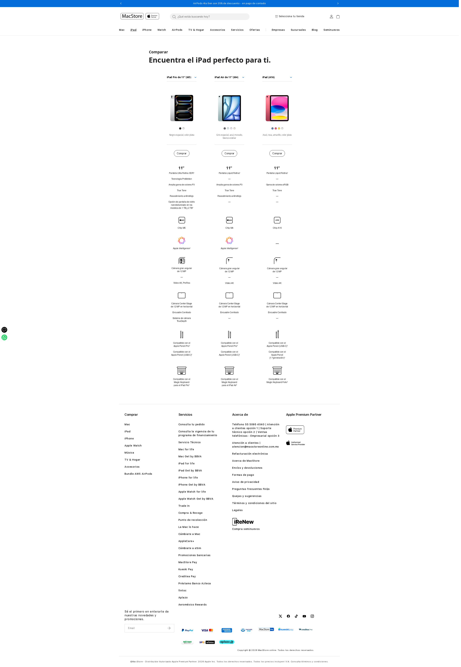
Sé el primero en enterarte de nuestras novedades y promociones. (146, 615)
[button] (120, 3)
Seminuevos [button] (331, 29)
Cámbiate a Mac (189, 534)
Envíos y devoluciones (247, 467)
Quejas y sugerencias (247, 496)
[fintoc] (207, 642)
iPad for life (186, 463)
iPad (127, 431)
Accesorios (132, 466)
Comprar (182, 153)
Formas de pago (243, 474)
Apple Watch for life (192, 491)
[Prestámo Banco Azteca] (187, 642)
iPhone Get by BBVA (192, 484)
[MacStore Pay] (266, 629)
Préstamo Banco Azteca (194, 583)
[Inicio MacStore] (140, 16)
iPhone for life (188, 477)
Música (129, 452)
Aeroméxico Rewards (192, 604)
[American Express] (226, 630)
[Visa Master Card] (207, 630)
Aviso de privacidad (245, 481)
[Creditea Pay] (305, 629)
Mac (127, 424)
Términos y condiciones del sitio (254, 503)
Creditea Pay (187, 576)
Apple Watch (133, 445)
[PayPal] (187, 630)
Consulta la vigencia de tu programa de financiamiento (197, 433)
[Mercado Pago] (246, 630)
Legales (237, 510)
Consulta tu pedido (191, 424)
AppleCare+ (186, 541)
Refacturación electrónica (250, 453)
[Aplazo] (226, 642)
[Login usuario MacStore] (331, 16)
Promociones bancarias (194, 555)
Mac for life (186, 449)
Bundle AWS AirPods (138, 473)
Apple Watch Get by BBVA (195, 498)
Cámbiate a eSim (189, 548)
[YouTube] (304, 617)
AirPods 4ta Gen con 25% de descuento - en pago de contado (229, 3)
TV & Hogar (132, 459)
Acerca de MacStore (246, 460)
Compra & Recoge (190, 512)
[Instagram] (312, 617)
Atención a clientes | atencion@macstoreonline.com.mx (255, 444)
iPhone (129, 438)
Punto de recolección (192, 519)
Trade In (184, 505)
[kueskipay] (286, 629)
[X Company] (280, 617)
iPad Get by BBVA (190, 470)
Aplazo (183, 597)
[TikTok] (296, 617)
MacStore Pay (187, 562)
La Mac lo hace (188, 527)
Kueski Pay (185, 569)
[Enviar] (169, 628)
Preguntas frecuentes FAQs (251, 489)
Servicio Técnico (189, 442)
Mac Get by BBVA (190, 456)
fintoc (182, 590)
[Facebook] (288, 617)
